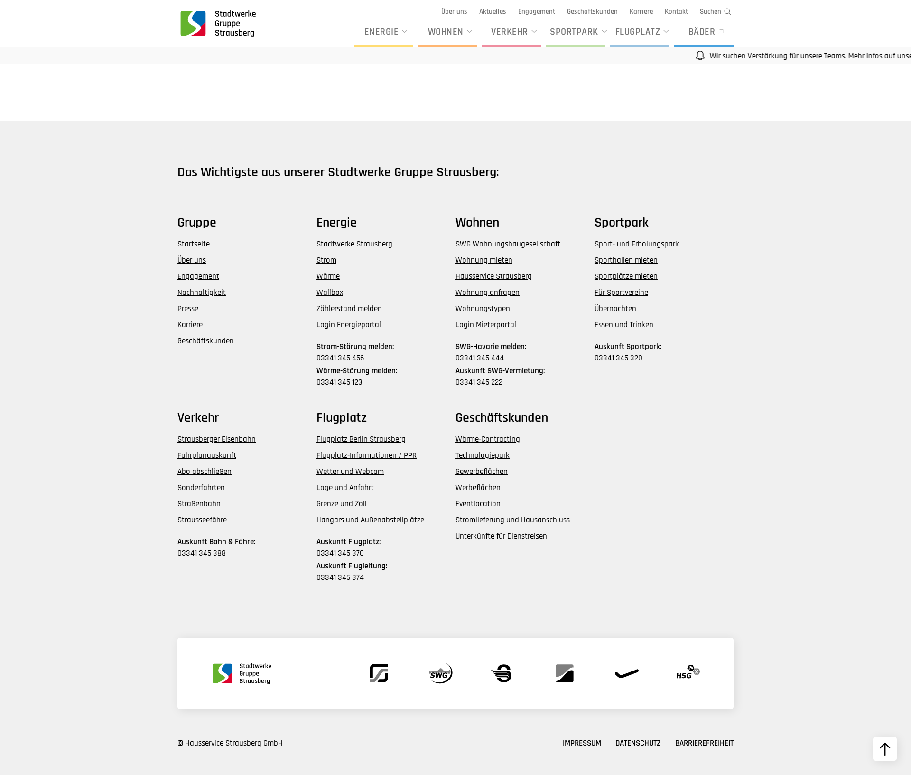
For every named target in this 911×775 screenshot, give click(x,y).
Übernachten (615, 308)
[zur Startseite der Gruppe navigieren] (217, 23)
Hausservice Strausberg (494, 276)
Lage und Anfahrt (345, 487)
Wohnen (446, 32)
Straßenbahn (199, 504)
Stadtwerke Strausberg (354, 244)
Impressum (582, 743)
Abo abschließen (204, 471)
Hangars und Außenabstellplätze (370, 520)
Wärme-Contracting (488, 439)
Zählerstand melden (349, 308)
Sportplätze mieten (626, 276)
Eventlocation (478, 504)
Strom (326, 260)
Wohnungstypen (483, 308)
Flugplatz (637, 32)
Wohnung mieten (484, 260)
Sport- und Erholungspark (637, 244)
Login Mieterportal (486, 325)
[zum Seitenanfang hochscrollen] (885, 749)
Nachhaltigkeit (201, 292)
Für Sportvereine (621, 292)
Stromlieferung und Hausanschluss (513, 520)
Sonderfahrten (201, 487)
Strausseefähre (202, 520)
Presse (187, 308)
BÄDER (702, 32)
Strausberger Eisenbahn (216, 439)
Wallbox (329, 292)
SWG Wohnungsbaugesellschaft (508, 244)
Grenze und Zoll (341, 504)
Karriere (641, 11)
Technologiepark (483, 455)
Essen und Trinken (624, 325)
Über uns (454, 11)
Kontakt (676, 11)
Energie (381, 32)
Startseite (193, 244)
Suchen (710, 11)
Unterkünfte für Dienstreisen (501, 536)
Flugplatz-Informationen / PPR (366, 455)
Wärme (328, 276)
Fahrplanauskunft (206, 455)
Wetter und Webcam (350, 471)
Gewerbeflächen (482, 471)
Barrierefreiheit (704, 743)
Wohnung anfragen (488, 292)
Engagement (536, 11)
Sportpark (574, 32)
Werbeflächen (478, 487)
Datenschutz (638, 743)
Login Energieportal (348, 325)
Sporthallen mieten (626, 260)
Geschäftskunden (592, 11)
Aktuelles (492, 11)
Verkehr (509, 32)
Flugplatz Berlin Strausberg (361, 439)
